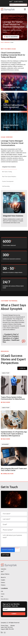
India (2, 596)
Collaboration (7, 42)
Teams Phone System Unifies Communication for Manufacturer (13, 398)
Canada (2, 594)
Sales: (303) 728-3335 (7, 627)
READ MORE (6, 402)
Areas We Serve (4, 599)
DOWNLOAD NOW (8, 474)
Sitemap (12, 625)
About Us (3, 577)
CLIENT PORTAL (18, 1)
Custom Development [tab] (7, 181)
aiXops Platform (5, 574)
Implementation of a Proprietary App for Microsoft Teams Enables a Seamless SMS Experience (14, 434)
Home (2, 42)
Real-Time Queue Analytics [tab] (9, 176)
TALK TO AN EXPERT (11, 37)
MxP (11, 1)
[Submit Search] (26, 5)
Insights (3, 580)
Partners (3, 585)
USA (2, 591)
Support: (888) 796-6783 (7, 629)
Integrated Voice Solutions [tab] (9, 167)
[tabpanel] (14, 208)
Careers (3, 582)
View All (23, 368)
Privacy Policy (4, 625)
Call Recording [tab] (6, 186)
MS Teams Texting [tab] (7, 172)
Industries (3, 569)
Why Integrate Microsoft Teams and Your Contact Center (14, 469)
